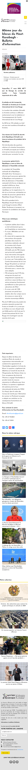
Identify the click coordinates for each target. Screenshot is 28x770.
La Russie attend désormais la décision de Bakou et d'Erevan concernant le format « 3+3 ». (11, 524)
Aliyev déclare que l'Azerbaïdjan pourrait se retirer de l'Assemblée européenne (12, 568)
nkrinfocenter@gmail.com (15, 413)
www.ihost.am (20, 749)
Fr (25, 21)
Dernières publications (9, 72)
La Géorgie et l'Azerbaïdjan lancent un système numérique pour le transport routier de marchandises (13, 478)
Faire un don (5, 752)
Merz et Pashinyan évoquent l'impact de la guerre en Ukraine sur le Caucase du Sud (13, 456)
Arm (25, 23)
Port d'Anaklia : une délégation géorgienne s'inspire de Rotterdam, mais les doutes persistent (13, 501)
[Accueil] (8, 20)
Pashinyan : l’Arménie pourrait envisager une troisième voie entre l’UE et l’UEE (14, 79)
